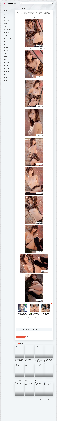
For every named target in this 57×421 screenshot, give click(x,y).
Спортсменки (6, 20)
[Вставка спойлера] (36, 329)
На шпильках (6, 32)
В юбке (5, 48)
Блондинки (6, 17)
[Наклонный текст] (18, 329)
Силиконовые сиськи (7, 29)
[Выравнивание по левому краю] (23, 329)
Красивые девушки (7, 38)
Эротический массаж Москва (8, 14)
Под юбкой (6, 44)
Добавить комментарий (21, 336)
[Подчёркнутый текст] (20, 329)
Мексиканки (6, 56)
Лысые (5, 26)
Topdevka (11, 3)
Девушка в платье (7, 45)
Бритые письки (6, 62)
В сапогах (6, 50)
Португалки (6, 65)
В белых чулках (6, 68)
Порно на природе (7, 71)
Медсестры (6, 59)
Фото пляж (6, 35)
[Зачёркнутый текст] (21, 329)
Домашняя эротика (7, 24)
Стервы (5, 33)
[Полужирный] (17, 329)
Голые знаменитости (23, 320)
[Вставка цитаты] (33, 329)
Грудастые (6, 41)
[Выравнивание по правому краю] (26, 329)
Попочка (5, 30)
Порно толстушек (7, 77)
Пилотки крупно (7, 42)
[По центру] (25, 329)
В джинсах (6, 47)
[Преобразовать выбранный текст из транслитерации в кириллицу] (35, 329)
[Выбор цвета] (30, 329)
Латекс (5, 53)
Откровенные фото (7, 36)
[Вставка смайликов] (28, 329)
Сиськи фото (6, 18)
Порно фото (6, 10)
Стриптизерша (6, 23)
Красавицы (6, 15)
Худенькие (6, 21)
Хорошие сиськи (7, 54)
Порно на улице (7, 80)
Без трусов (6, 39)
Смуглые (5, 27)
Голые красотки (7, 51)
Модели (5, 74)
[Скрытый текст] (32, 329)
